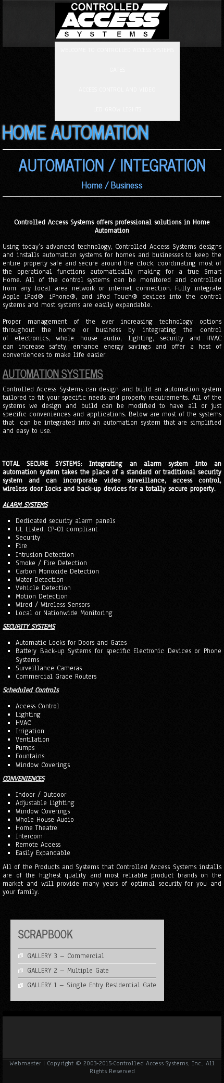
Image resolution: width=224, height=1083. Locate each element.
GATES (117, 70)
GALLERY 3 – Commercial (65, 956)
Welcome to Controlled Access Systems (117, 50)
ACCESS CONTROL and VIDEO (117, 89)
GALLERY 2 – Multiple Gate (68, 970)
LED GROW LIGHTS (117, 109)
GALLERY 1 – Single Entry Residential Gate (91, 985)
